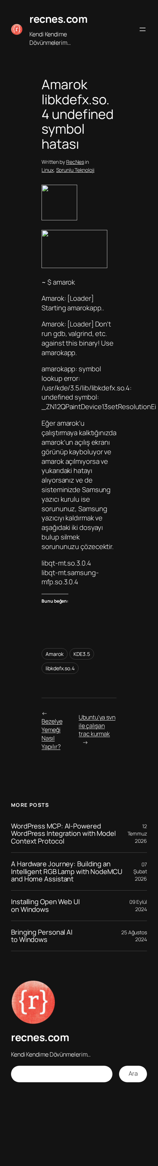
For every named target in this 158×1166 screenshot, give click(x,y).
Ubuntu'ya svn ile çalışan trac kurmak (97, 725)
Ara (133, 1073)
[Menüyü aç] (142, 29)
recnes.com (58, 19)
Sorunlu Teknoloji (75, 169)
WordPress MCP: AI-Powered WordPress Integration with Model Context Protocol (63, 833)
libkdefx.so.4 (60, 668)
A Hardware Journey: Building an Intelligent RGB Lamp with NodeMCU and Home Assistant (66, 871)
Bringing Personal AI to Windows (41, 935)
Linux (48, 169)
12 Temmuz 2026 (137, 833)
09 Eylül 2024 (138, 905)
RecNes (75, 161)
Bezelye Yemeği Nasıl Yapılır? (52, 733)
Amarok (54, 653)
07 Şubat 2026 (140, 871)
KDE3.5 (81, 653)
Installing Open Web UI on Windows (45, 905)
